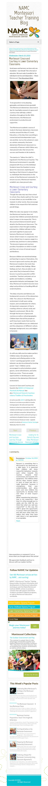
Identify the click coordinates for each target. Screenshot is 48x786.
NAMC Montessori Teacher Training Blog (24, 15)
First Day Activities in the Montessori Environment (24, 730)
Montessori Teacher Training (29, 422)
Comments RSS (34, 784)
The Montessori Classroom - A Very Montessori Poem (23, 705)
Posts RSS (24, 784)
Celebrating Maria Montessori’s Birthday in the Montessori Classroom (27, 690)
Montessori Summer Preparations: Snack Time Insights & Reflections (21, 717)
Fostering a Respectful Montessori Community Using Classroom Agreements (26, 757)
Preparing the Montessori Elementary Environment (25, 743)
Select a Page (14, 42)
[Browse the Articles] (24, 671)
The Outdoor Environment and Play (22, 637)
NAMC (22, 400)
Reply (18, 521)
